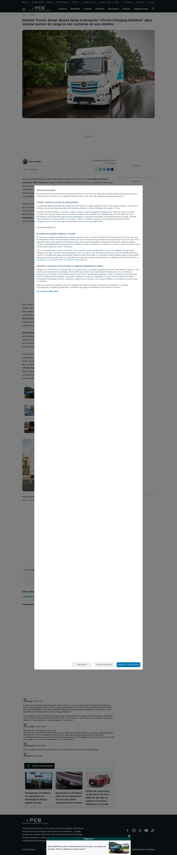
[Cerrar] (129, 835)
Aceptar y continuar (128, 665)
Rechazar (82, 665)
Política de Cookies (67, 219)
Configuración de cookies (47, 221)
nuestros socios (71, 250)
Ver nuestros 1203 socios (47, 291)
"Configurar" (41, 260)
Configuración (104, 665)
